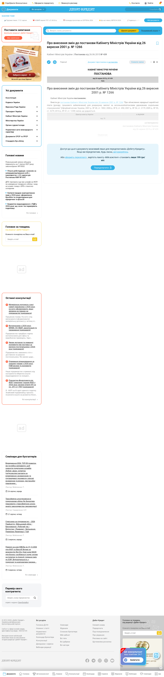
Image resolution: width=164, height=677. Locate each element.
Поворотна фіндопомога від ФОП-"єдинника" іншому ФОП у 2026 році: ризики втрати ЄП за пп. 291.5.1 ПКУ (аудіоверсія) (22, 383)
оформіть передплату (76, 157)
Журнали (64, 628)
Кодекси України (13, 102)
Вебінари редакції (43, 647)
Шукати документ (128, 31)
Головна (26, 674)
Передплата (98, 628)
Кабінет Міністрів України (16, 116)
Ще (159, 674)
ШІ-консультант (42, 674)
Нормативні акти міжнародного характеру (19, 131)
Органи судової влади (15, 125)
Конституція (11, 98)
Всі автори (64, 645)
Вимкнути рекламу (69, 3)
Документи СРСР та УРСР (17, 136)
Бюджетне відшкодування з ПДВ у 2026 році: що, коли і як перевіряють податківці (21, 206)
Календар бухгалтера (45, 637)
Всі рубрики (65, 642)
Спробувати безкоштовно (16, 3)
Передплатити (101, 167)
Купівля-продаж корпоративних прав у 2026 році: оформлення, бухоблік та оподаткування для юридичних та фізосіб (20, 196)
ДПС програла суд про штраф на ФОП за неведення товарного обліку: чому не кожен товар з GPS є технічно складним (22, 185)
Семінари (64, 625)
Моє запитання (13, 38)
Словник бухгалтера (68, 632)
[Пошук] (34, 598)
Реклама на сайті (100, 638)
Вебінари (133, 674)
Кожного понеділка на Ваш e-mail (20, 234)
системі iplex (113, 62)
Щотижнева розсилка (102, 642)
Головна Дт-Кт (42, 625)
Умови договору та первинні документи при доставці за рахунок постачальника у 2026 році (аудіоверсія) (22, 345)
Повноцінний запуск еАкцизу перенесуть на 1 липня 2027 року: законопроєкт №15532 (20, 164)
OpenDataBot (23, 602)
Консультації (41, 640)
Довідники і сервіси (44, 644)
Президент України (14, 111)
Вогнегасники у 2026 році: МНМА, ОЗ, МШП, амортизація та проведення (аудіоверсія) (23, 328)
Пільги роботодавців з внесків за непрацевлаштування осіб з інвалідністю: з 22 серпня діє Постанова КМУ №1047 (21, 174)
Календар (90, 674)
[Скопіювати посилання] (49, 62)
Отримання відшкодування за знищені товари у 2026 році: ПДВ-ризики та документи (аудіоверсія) (21, 364)
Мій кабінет (65, 635)
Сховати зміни (137, 62)
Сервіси (105, 674)
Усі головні (31, 213)
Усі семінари (30, 575)
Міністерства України (15, 121)
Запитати (135, 660)
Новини (59, 674)
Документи (12, 9)
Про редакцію (98, 635)
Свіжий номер (99, 625)
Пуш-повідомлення (101, 632)
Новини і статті (42, 628)
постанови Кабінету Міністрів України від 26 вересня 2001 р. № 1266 (91, 102)
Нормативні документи (41, 633)
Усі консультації (29, 399)
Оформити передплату (44, 3)
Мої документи (153, 20)
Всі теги (63, 638)
